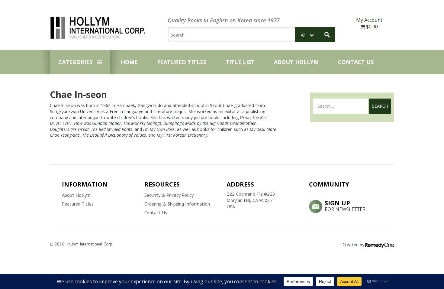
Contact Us (356, 62)
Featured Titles (181, 62)
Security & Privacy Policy (169, 195)
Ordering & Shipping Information (177, 204)
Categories (75, 62)
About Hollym (296, 62)
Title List (240, 62)
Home (129, 62)
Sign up (345, 205)
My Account (369, 20)
